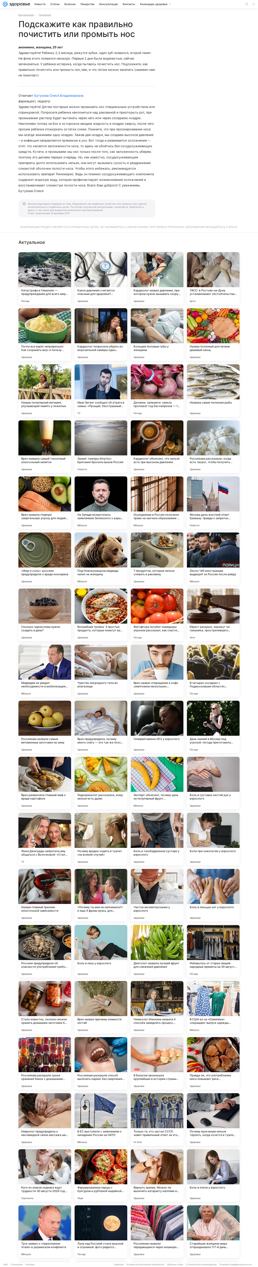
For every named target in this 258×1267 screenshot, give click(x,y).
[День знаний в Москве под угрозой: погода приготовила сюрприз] (213, 727)
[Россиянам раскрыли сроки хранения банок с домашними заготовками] (44, 1063)
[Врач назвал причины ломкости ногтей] (101, 1007)
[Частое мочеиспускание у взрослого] (157, 895)
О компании (17, 1264)
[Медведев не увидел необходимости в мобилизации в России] (44, 671)
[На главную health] (19, 4)
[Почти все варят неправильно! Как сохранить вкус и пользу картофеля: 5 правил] (44, 334)
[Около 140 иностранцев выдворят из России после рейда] (213, 558)
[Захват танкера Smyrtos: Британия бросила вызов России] (101, 446)
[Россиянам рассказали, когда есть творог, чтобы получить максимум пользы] (213, 446)
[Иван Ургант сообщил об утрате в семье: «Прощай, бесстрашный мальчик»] (101, 390)
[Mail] (5, 4)
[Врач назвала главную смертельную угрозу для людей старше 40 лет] (44, 502)
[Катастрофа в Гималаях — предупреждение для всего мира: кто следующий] (44, 278)
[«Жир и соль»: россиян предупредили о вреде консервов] (44, 558)
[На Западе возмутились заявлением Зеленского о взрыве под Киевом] (101, 502)
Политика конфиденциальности (235, 1264)
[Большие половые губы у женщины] (157, 334)
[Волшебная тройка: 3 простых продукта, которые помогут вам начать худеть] (101, 615)
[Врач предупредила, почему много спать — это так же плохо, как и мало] (101, 727)
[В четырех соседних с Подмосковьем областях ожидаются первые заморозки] (213, 671)
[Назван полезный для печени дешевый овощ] (213, 334)
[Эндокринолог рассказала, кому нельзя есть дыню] (101, 783)
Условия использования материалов (145, 1264)
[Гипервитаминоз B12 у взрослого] (157, 727)
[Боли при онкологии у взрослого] (213, 839)
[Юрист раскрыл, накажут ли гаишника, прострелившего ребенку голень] (213, 615)
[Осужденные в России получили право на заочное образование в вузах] (157, 502)
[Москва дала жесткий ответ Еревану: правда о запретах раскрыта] (213, 502)
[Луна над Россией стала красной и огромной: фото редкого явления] (101, 1231)
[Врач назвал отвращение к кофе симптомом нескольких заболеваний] (157, 671)
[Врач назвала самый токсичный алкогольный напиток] (44, 446)
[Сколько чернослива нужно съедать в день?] (44, 615)
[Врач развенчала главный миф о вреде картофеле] (44, 783)
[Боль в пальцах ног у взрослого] (213, 895)
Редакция (119, 1264)
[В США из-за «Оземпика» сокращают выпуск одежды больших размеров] (213, 1007)
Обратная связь (175, 1264)
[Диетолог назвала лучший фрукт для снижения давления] (157, 951)
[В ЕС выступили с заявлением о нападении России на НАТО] (101, 1119)
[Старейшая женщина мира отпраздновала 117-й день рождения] (213, 1231)
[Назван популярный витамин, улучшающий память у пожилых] (44, 390)
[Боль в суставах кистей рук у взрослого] (213, 783)
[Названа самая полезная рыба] (213, 390)
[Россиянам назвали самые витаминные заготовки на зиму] (44, 727)
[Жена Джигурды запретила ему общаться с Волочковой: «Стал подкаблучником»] (44, 839)
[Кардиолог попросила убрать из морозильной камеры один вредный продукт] (101, 334)
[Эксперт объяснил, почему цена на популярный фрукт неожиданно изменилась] (157, 783)
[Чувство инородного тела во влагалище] (101, 671)
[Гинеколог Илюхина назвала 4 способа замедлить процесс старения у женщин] (157, 1007)
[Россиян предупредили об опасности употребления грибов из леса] (44, 951)
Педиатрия (45, 14)
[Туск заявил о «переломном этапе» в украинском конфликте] (44, 1231)
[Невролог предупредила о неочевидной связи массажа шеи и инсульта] (44, 1119)
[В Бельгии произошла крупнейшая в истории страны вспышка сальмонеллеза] (157, 1063)
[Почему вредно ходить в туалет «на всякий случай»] (101, 839)
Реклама (29, 1264)
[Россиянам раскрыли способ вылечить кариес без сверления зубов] (101, 1063)
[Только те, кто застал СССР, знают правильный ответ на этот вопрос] (157, 1119)
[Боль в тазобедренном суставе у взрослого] (157, 839)
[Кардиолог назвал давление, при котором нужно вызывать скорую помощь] (157, 278)
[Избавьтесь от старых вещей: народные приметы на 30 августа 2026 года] (213, 951)
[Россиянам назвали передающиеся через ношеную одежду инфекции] (157, 1231)
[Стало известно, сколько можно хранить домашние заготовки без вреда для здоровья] (44, 1007)
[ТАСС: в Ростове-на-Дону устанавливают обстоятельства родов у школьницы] (213, 278)
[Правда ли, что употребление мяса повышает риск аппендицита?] (213, 1063)
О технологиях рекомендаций (201, 1264)
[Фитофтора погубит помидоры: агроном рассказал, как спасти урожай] (157, 615)
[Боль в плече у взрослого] (213, 1175)
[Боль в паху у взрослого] (101, 951)
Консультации (26, 14)
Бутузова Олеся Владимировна (58, 95)
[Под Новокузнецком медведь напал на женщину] (101, 558)
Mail (6, 1264)
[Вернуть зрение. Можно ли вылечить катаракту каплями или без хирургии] (157, 1175)
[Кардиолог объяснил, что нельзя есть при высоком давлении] (157, 446)
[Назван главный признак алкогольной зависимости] (44, 895)
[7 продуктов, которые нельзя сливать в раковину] (157, 558)
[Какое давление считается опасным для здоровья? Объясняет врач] (101, 278)
